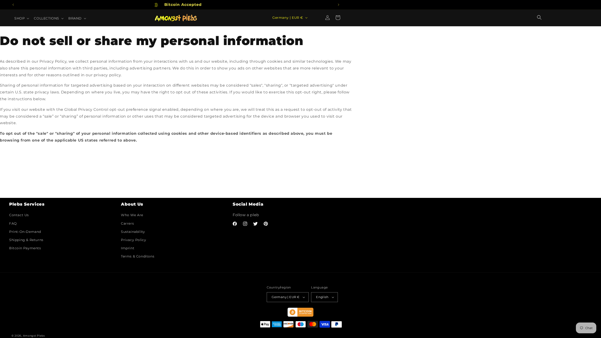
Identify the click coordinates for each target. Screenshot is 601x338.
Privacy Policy (133, 240)
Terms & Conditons (137, 256)
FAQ (13, 223)
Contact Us (19, 215)
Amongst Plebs (34, 335)
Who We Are (132, 215)
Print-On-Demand (25, 232)
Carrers (127, 223)
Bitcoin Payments (25, 248)
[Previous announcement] (13, 4)
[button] (539, 17)
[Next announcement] (338, 4)
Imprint (127, 248)
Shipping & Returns (26, 240)
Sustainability (133, 232)
